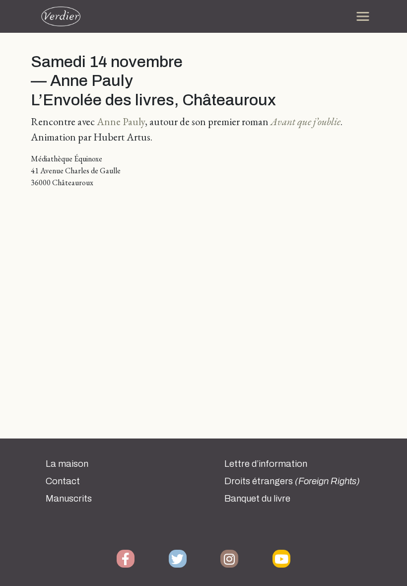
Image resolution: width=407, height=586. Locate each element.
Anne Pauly (121, 121)
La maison (67, 464)
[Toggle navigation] (362, 16)
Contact (63, 481)
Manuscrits (69, 499)
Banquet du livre (257, 499)
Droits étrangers (292, 481)
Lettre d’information (265, 464)
